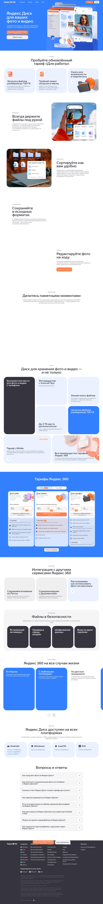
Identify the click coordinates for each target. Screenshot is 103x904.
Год (59, 488)
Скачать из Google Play (14, 749)
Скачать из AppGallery (14, 752)
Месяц (44, 488)
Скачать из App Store (85, 749)
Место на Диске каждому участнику (46, 504)
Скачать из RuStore (13, 754)
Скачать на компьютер (38, 749)
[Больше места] (32, 508)
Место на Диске (14, 504)
